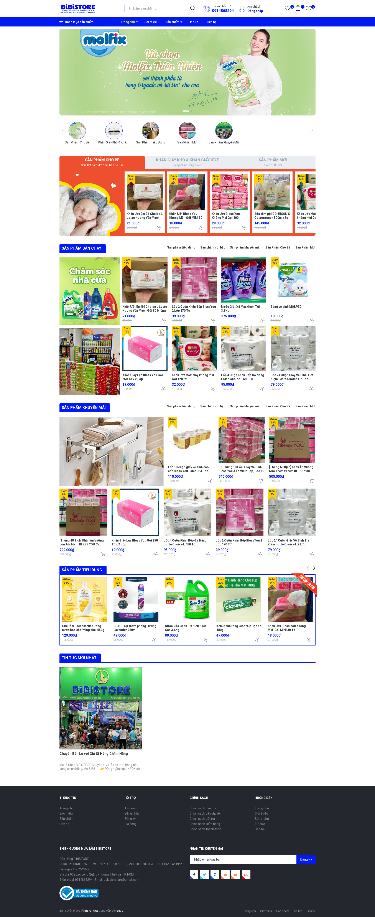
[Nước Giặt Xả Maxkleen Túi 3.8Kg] (243, 280)
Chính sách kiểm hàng (205, 824)
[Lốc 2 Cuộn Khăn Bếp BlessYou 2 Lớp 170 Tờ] (194, 280)
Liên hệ (212, 22)
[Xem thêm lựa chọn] (159, 227)
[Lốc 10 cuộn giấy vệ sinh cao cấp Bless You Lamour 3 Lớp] (191, 440)
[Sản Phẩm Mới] (187, 130)
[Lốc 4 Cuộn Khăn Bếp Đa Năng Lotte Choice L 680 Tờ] (243, 348)
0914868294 (223, 10)
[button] (183, 111)
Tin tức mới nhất (79, 657)
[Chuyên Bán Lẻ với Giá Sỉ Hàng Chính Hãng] (100, 708)
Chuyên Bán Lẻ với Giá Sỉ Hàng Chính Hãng (93, 754)
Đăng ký (130, 818)
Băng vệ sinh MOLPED (286, 306)
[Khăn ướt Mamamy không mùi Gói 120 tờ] (315, 192)
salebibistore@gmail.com (121, 879)
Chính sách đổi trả (202, 818)
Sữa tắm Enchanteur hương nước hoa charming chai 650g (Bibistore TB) (83, 629)
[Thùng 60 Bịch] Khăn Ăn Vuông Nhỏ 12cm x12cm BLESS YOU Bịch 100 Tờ (291, 471)
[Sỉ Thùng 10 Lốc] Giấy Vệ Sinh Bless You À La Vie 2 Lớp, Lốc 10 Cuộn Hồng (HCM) (241, 471)
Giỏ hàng (131, 824)
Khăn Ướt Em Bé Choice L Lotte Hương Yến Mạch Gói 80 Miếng (145, 217)
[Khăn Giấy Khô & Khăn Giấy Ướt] (114, 130)
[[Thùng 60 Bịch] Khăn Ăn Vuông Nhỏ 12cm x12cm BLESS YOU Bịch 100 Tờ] (292, 440)
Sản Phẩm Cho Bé (77, 142)
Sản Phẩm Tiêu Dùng (150, 142)
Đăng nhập (255, 11)
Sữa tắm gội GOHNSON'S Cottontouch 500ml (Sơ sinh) (272, 217)
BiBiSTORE (91, 910)
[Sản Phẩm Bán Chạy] (89, 291)
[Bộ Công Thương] (79, 893)
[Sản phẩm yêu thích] (287, 8)
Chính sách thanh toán (205, 829)
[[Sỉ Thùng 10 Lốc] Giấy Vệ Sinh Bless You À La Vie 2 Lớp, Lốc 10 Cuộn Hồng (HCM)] (242, 440)
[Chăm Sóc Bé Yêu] (90, 202)
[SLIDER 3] (187, 72)
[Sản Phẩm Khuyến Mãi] (224, 130)
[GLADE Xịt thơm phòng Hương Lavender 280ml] (135, 599)
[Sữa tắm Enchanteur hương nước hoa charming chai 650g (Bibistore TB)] (84, 599)
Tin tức (193, 22)
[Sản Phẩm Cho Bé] (77, 130)
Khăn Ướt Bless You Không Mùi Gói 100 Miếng (226, 217)
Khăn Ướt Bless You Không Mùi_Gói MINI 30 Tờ (185, 217)
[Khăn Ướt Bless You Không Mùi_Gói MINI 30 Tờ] (187, 192)
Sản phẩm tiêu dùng (181, 247)
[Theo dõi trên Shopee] (225, 874)
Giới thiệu (150, 22)
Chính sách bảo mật (203, 808)
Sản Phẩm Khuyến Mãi (224, 142)
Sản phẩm (172, 22)
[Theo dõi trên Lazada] (246, 874)
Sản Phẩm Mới (187, 142)
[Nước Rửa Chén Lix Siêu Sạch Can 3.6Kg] (187, 599)
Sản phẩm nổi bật (212, 247)
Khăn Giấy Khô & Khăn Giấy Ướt (119, 142)
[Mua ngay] (261, 480)
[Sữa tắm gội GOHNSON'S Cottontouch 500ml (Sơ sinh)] (272, 192)
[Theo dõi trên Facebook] (194, 874)
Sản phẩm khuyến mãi (245, 247)
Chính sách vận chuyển (206, 813)
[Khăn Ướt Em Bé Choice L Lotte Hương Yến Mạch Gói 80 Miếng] (145, 192)
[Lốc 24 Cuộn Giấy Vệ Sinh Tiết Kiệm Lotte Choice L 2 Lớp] (293, 348)
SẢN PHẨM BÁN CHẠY (81, 248)
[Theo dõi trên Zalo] (215, 874)
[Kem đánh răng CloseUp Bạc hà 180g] (238, 599)
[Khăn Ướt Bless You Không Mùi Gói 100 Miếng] (230, 192)
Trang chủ (127, 22)
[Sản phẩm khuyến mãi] (111, 451)
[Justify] (192, 8)
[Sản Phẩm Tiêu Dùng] (150, 130)
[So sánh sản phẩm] (308, 8)
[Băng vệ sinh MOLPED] (293, 280)
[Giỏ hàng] (298, 8)
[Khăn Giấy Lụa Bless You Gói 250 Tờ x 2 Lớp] (145, 348)
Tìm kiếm (131, 808)
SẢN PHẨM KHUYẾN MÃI (84, 407)
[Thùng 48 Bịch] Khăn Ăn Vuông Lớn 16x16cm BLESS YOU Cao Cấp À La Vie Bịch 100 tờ (81, 544)
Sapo (119, 910)
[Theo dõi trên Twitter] (204, 874)
